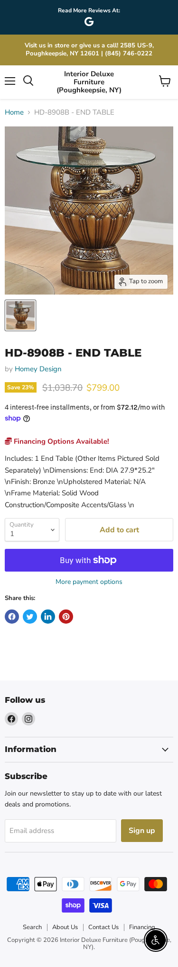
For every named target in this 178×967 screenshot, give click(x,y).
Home (14, 112)
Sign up (142, 830)
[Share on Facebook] (12, 616)
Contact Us (103, 927)
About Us (65, 927)
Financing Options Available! (60, 441)
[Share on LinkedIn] (48, 616)
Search (32, 927)
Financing (142, 927)
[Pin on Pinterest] (66, 616)
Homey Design (38, 369)
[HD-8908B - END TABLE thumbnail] (20, 315)
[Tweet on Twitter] (30, 616)
